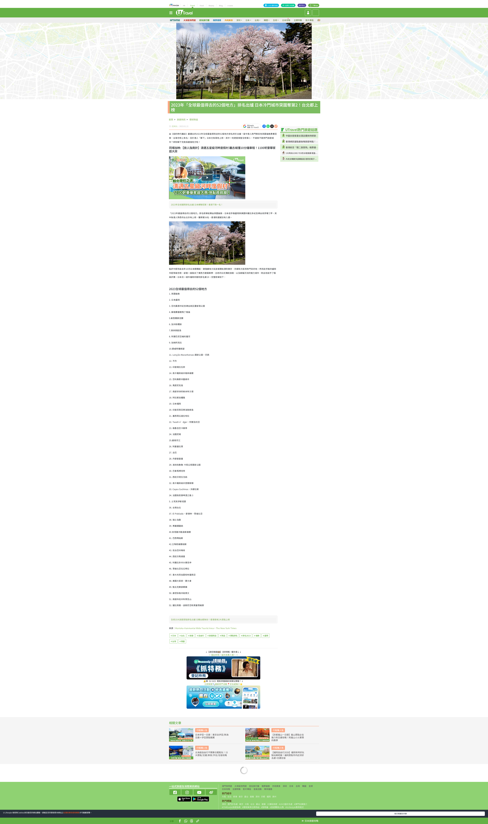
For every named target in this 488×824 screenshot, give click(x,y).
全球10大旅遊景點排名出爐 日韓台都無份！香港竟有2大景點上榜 (200, 619)
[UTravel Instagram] (187, 791)
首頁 (171, 119)
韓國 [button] (266, 20)
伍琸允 (175, 126)
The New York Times (226, 628)
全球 (311, 785)
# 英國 (182, 641)
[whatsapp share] (268, 126)
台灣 (298, 785)
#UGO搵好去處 (285, 804)
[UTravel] (184, 12)
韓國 (304, 785)
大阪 (224, 796)
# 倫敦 (256, 635)
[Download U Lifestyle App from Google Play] (200, 798)
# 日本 (173, 635)
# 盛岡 (265, 635)
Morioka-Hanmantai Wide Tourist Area (194, 628)
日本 (291, 785)
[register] (308, 13)
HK (184, 5)
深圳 (285, 785)
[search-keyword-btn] (315, 12)
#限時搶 (264, 807)
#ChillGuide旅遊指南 (231, 807)
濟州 (274, 796)
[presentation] (319, 20)
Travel (192, 5)
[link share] (276, 126)
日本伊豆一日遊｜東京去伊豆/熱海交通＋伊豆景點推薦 (211, 736)
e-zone (230, 5)
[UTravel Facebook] (175, 791)
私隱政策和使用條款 (71, 812)
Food (202, 5)
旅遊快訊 (181, 119)
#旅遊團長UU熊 (277, 807)
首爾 (252, 796)
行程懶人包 (201, 730)
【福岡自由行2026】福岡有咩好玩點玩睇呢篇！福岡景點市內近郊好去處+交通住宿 (287, 755)
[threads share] (272, 126)
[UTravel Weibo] (211, 791)
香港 (235, 796)
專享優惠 (268, 789)
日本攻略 (286, 20)
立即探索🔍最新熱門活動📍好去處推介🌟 (223, 684)
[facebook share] (264, 126)
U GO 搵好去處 (273, 5)
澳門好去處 (232, 804)
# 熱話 (222, 635)
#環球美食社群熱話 (251, 807)
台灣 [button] (257, 20)
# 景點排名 (233, 635)
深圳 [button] (238, 20)
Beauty (211, 5)
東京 (241, 796)
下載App (315, 5)
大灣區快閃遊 (190, 20)
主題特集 (298, 20)
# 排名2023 (246, 635)
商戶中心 (302, 5)
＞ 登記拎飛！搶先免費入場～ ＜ (223, 654)
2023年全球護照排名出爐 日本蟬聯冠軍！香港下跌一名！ (197, 204)
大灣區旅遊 (272, 804)
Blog (221, 5)
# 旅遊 (190, 635)
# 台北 (182, 635)
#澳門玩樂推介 (300, 804)
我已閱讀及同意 (400, 813)
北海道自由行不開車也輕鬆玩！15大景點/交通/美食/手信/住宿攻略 (211, 754)
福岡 (269, 796)
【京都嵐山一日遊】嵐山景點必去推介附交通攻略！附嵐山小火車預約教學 (287, 737)
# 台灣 (173, 641)
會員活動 (258, 789)
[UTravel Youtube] (199, 791)
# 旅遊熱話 (212, 635)
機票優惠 (217, 20)
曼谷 (246, 796)
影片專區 (310, 20)
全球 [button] (275, 20)
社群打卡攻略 (289, 5)
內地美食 (229, 20)
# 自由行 (200, 635)
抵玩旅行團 (204, 20)
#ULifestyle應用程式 (294, 807)
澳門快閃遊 (175, 20)
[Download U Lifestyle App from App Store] (184, 798)
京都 (263, 796)
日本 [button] (248, 20)
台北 (229, 796)
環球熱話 (193, 119)
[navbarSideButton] (171, 12)
